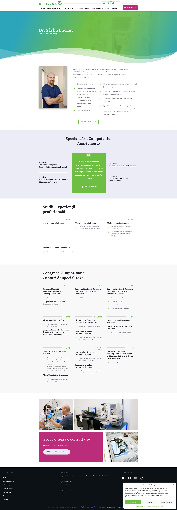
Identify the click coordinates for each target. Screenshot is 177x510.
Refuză (149, 502)
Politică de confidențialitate (155, 506)
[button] (173, 485)
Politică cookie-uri (140, 506)
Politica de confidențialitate (93, 507)
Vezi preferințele (166, 502)
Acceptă (133, 502)
